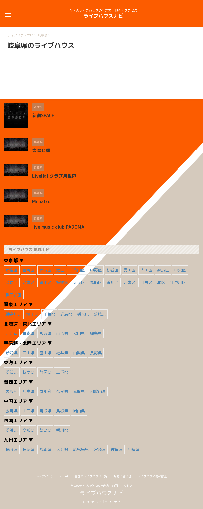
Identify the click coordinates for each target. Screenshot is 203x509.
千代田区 (77, 270)
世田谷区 (14, 295)
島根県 (62, 411)
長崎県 (28, 449)
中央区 (180, 270)
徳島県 (45, 430)
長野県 (96, 353)
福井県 (62, 353)
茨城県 (100, 314)
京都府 (45, 391)
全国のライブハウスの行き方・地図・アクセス (101, 486)
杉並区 (113, 270)
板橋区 (62, 282)
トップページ (45, 476)
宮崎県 (100, 449)
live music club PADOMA (58, 227)
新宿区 (12, 270)
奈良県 (62, 391)
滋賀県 (79, 391)
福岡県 (12, 449)
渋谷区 (45, 270)
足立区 (79, 282)
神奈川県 (14, 314)
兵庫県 (28, 391)
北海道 (12, 333)
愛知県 (12, 372)
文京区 (12, 282)
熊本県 (45, 449)
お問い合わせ (122, 476)
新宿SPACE (43, 115)
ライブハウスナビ (103, 15)
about (64, 476)
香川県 (62, 430)
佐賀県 (117, 449)
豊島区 (28, 270)
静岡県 (45, 372)
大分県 (62, 449)
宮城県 (45, 333)
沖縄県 (133, 449)
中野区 (96, 270)
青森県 (28, 333)
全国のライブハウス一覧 (91, 476)
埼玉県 (32, 314)
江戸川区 (178, 282)
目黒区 (146, 282)
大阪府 (12, 391)
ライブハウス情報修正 (152, 476)
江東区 (129, 282)
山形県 (62, 333)
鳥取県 (45, 411)
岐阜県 (28, 372)
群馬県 (66, 314)
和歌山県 (98, 391)
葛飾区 (96, 282)
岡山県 (79, 411)
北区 (161, 282)
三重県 (62, 372)
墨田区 (45, 282)
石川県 (28, 353)
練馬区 (163, 270)
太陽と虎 (41, 150)
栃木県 (83, 314)
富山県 (45, 353)
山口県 (28, 411)
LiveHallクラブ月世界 (54, 176)
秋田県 (79, 333)
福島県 (96, 333)
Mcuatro (41, 201)
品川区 (129, 270)
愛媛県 (12, 430)
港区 (60, 270)
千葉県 (49, 314)
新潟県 (12, 353)
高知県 (28, 430)
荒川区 (113, 282)
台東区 (28, 282)
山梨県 (79, 353)
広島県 (12, 411)
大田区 (146, 270)
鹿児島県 (81, 449)
